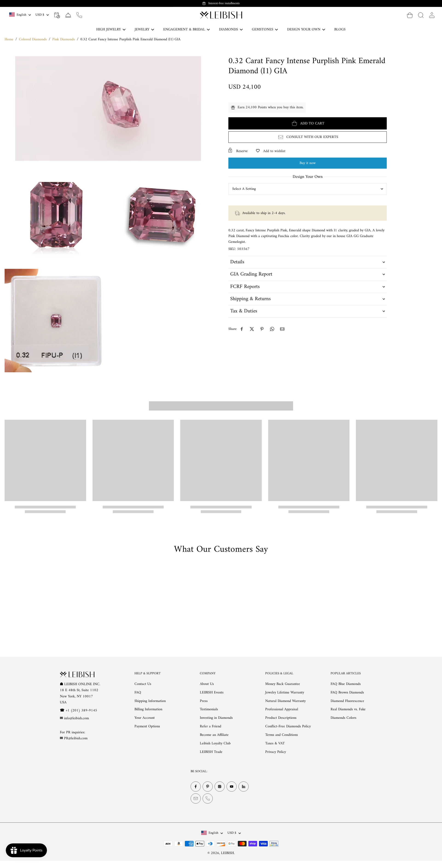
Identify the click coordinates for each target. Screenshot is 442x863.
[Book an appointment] (57, 15)
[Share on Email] (282, 329)
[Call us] (79, 15)
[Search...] (420, 15)
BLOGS (340, 29)
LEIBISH (227, 853)
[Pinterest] (208, 786)
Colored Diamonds (33, 39)
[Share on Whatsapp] (272, 329)
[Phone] (208, 798)
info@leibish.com (76, 718)
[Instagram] (220, 786)
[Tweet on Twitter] (252, 329)
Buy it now (308, 163)
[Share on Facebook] (242, 329)
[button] (307, 123)
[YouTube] (232, 786)
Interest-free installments (224, 3)
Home (9, 39)
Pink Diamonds (63, 39)
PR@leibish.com (75, 738)
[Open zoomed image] (56, 215)
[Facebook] (196, 786)
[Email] (196, 798)
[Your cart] (409, 15)
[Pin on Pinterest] (262, 329)
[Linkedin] (243, 786)
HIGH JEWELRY (108, 29)
